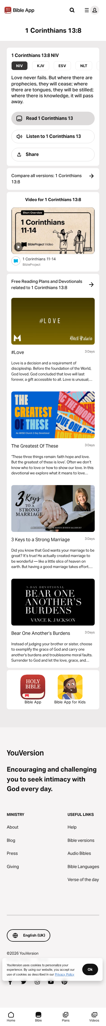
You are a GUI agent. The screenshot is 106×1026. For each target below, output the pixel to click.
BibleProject (31, 265)
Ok (90, 969)
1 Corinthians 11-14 (44, 258)
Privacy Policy (64, 974)
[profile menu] (90, 10)
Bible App (33, 702)
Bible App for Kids (70, 702)
